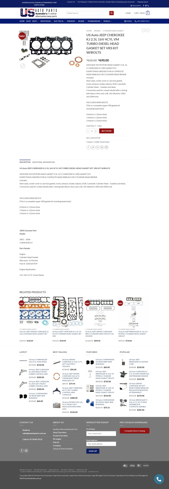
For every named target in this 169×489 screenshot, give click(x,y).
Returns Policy (40, 470)
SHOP (28, 21)
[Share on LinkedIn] (106, 147)
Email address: (91, 440)
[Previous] (20, 321)
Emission (71, 21)
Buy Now (107, 131)
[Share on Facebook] (89, 147)
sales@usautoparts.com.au (34, 433)
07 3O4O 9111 (36, 439)
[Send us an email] (146, 6)
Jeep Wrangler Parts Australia (103, 475)
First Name (90, 429)
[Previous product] (147, 30)
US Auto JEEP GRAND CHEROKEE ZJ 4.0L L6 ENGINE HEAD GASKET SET (34, 333)
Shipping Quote (142, 2)
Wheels (106, 21)
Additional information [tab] (43, 162)
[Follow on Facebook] (143, 6)
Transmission (94, 21)
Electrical (59, 21)
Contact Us (71, 2)
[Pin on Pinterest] (102, 147)
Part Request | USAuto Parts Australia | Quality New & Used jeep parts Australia (106, 2)
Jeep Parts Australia (61, 475)
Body (34, 21)
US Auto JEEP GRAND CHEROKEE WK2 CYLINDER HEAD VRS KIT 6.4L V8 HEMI (99, 334)
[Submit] (111, 13)
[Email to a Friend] (98, 147)
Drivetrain (45, 21)
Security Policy (68, 470)
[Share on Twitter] (93, 147)
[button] (136, 5)
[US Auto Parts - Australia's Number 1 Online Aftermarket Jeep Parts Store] (41, 13)
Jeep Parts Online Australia (80, 475)
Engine (81, 21)
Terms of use (81, 470)
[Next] (149, 321)
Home (22, 21)
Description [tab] (25, 162)
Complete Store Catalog (134, 431)
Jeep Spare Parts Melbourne (127, 475)
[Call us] (148, 6)
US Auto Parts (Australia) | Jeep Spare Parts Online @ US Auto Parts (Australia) (53, 472)
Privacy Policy (26, 470)
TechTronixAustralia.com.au (30, 478)
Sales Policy (54, 470)
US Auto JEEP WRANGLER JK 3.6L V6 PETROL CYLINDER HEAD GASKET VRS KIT (132, 334)
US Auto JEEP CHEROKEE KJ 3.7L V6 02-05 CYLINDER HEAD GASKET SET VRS (66, 334)
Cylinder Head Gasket (113, 31)
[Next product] (143, 30)
